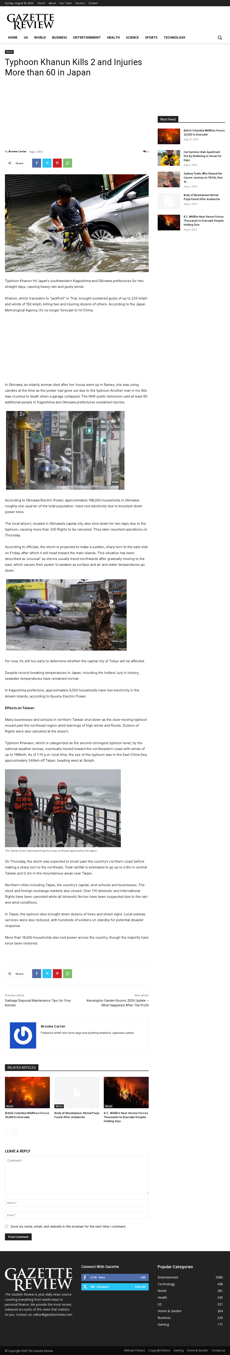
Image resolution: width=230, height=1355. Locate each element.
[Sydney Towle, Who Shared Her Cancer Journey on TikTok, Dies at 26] (169, 179)
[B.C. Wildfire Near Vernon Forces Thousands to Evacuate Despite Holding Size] (126, 1092)
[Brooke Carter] (23, 1035)
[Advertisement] (77, 110)
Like (143, 1277)
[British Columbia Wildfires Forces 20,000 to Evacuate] (27, 1092)
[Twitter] (46, 163)
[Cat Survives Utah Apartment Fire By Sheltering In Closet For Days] (169, 158)
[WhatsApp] (67, 163)
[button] (219, 37)
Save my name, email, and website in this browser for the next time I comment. (68, 1226)
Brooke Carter (18, 151)
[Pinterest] (57, 163)
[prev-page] (8, 1132)
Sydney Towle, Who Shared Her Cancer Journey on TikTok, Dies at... (203, 177)
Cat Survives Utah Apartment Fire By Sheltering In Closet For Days (202, 156)
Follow (140, 1286)
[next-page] (15, 1132)
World (9, 51)
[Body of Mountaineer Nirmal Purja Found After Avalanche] (76, 1092)
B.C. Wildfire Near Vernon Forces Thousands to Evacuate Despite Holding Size (126, 1117)
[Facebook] (36, 163)
